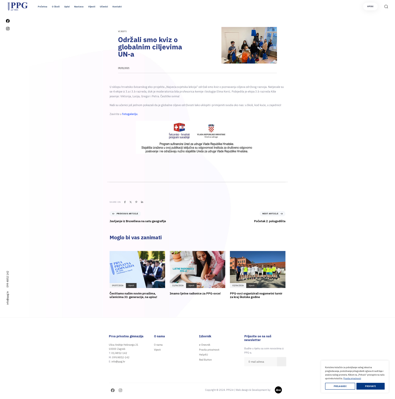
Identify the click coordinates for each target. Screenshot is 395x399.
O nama (158, 344)
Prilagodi (340, 386)
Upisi (67, 6)
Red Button (205, 359)
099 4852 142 (7, 279)
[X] (130, 202)
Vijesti (91, 6)
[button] (385, 6)
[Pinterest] (136, 202)
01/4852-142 (119, 353)
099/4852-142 (120, 357)
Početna (42, 6)
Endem (282, 389)
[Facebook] (8, 21)
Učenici (104, 6)
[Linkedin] (142, 202)
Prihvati (370, 386)
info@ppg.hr (7, 298)
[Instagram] (8, 28)
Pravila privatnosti (352, 378)
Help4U (203, 354)
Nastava (78, 6)
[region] (355, 376)
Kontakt (117, 6)
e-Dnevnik (204, 344)
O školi (56, 6)
